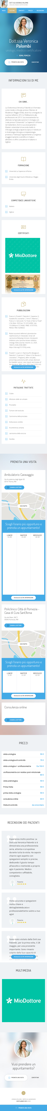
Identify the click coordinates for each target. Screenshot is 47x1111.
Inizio (3, 10)
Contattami (35, 62)
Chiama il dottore (16, 487)
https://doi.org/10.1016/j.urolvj (19, 347)
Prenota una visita (24, 1108)
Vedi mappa (23, 506)
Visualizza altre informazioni (23, 290)
